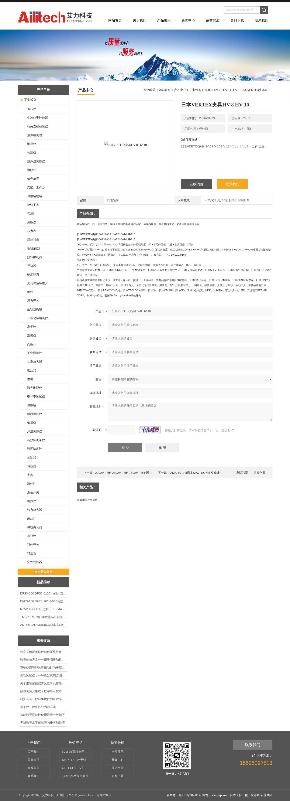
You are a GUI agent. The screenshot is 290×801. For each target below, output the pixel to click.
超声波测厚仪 (36, 161)
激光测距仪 (34, 387)
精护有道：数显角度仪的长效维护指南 (43, 699)
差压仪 (31, 109)
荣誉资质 (213, 20)
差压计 (31, 518)
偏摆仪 (31, 422)
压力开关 (33, 300)
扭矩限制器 (34, 257)
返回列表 (259, 472)
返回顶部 (242, 472)
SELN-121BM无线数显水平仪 (77, 759)
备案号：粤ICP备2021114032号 (188, 795)
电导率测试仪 (36, 396)
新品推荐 (43, 582)
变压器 (31, 370)
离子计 (31, 326)
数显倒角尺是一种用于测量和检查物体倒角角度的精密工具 (43, 659)
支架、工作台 (36, 187)
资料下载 (237, 20)
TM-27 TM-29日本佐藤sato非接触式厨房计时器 (43, 617)
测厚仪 (31, 144)
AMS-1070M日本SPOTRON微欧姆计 (195, 472)
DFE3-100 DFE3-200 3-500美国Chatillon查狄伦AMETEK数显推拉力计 (43, 601)
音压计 (31, 213)
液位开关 (33, 492)
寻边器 (31, 265)
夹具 (30, 475)
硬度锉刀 (33, 274)
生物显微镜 (34, 309)
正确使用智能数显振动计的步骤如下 (43, 667)
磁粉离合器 (34, 527)
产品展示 (164, 20)
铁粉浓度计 (34, 248)
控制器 (31, 457)
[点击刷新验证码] (150, 429)
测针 (30, 292)
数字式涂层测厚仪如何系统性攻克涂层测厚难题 (43, 652)
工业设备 (30, 100)
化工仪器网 (252, 795)
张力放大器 (34, 509)
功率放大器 (34, 361)
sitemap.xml (219, 795)
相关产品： (87, 487)
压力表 (31, 231)
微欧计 (31, 170)
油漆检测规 (34, 135)
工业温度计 (34, 353)
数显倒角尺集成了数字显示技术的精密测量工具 (43, 691)
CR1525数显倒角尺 (76, 776)
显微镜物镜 (34, 196)
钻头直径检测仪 (37, 126)
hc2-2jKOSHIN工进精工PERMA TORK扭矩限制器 (43, 609)
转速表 (31, 553)
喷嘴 (30, 379)
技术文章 (118, 768)
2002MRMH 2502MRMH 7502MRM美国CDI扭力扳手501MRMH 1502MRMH (146, 472)
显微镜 (31, 405)
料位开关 (33, 544)
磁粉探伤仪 (34, 414)
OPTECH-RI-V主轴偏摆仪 (77, 768)
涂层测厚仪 (34, 431)
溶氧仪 (31, 335)
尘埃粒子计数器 (37, 117)
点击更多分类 (43, 571)
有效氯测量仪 (36, 440)
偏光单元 (33, 178)
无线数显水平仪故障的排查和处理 (42, 722)
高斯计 (31, 344)
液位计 (31, 483)
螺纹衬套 (33, 239)
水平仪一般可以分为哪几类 (38, 707)
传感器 (31, 466)
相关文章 (43, 640)
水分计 (31, 536)
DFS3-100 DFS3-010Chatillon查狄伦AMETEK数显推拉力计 (43, 593)
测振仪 (31, 501)
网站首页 (115, 20)
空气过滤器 (34, 562)
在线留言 (33, 768)
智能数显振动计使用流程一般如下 (42, 714)
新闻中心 (188, 20)
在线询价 (196, 184)
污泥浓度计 (34, 448)
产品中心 (180, 90)
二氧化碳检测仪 (37, 318)
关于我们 (139, 20)
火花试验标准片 (37, 283)
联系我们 (261, 20)
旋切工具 (33, 205)
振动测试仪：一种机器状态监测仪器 (43, 675)
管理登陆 (266, 795)
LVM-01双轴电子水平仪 (77, 751)
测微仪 (31, 222)
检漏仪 (31, 152)
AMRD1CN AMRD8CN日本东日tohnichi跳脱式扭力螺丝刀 (43, 625)
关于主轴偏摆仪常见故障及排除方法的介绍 (43, 683)
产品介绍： (87, 213)
